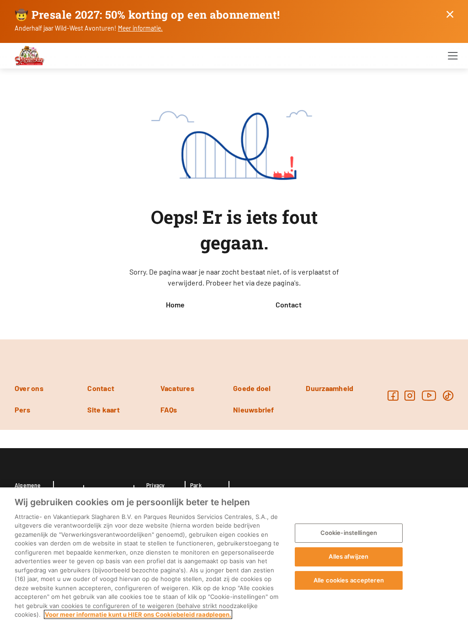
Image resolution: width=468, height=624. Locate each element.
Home (175, 304)
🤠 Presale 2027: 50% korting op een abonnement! (147, 14)
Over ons (29, 388)
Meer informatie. (140, 28)
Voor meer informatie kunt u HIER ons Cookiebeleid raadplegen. (138, 614)
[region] (234, 555)
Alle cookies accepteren (349, 580)
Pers (22, 409)
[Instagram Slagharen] (409, 395)
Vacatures (177, 388)
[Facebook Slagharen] (393, 395)
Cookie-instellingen (348, 533)
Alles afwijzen (348, 556)
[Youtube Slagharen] (429, 395)
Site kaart (103, 409)
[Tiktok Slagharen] (448, 395)
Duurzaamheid (329, 388)
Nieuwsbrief (253, 409)
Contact (289, 304)
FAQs (168, 409)
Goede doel (252, 388)
